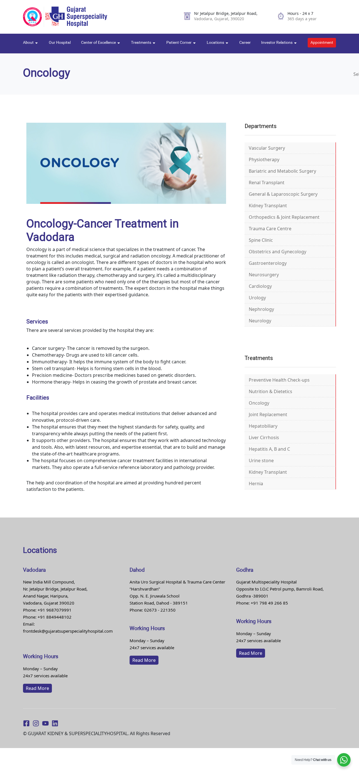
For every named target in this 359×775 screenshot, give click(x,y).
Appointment (321, 43)
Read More (37, 688)
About (28, 43)
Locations (216, 43)
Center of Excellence (99, 43)
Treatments (141, 43)
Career (245, 43)
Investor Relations (277, 43)
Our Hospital (60, 43)
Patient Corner (179, 43)
